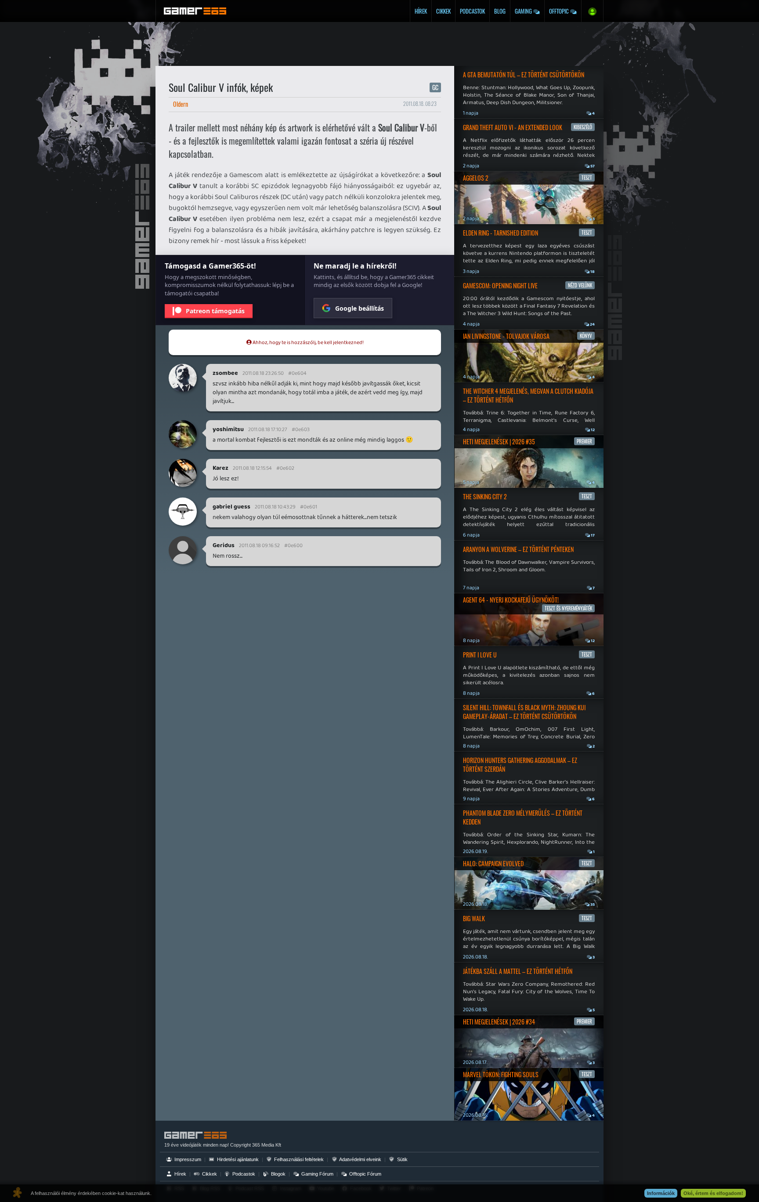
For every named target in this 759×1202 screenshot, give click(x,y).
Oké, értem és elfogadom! (713, 1193)
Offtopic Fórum (364, 1174)
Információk (661, 1193)
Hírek (421, 11)
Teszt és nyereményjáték (568, 608)
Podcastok (472, 11)
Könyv (586, 335)
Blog (500, 11)
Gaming (524, 11)
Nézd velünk (580, 285)
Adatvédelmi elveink (359, 1159)
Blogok (278, 1174)
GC (435, 87)
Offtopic (559, 11)
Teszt (587, 177)
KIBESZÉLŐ (583, 127)
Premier (584, 441)
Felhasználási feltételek (298, 1159)
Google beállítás (359, 308)
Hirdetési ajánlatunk (237, 1159)
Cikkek (443, 11)
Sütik (402, 1159)
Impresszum (187, 1159)
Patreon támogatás (215, 311)
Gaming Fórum (316, 1174)
